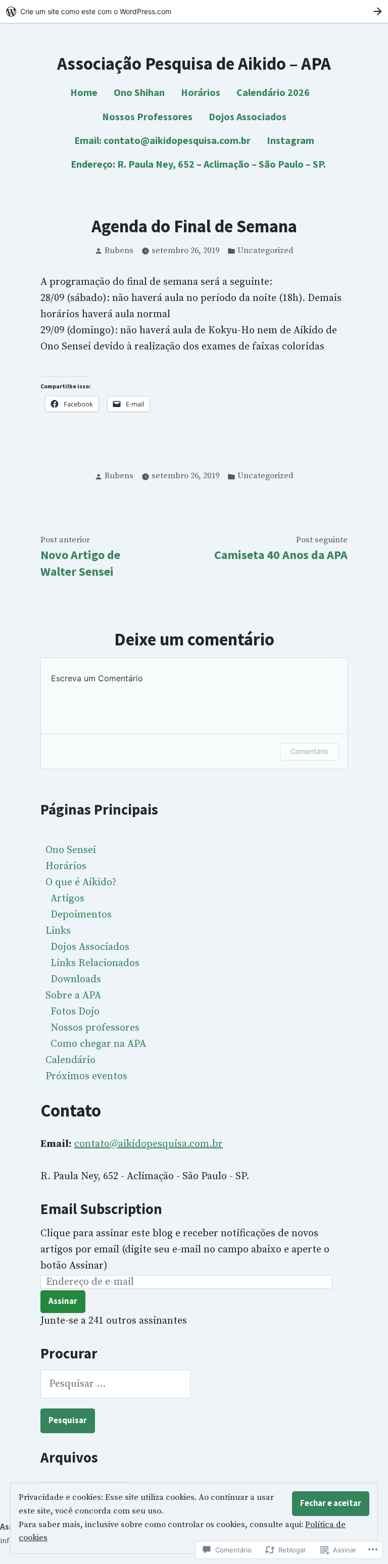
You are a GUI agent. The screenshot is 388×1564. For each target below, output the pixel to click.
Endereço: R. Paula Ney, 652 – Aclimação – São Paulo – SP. (198, 164)
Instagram (290, 140)
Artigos (67, 898)
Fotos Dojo (75, 1011)
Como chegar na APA (98, 1044)
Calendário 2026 (273, 92)
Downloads (76, 979)
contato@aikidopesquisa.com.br (148, 1144)
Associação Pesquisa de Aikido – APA (194, 63)
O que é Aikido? (80, 882)
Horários (200, 92)
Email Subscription (101, 1209)
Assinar (62, 1301)
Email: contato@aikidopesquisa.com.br (162, 140)
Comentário (309, 751)
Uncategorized (265, 250)
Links (58, 931)
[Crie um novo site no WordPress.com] (194, 11)
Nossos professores (95, 1028)
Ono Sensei (70, 850)
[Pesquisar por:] (115, 1384)
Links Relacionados (95, 963)
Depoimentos (81, 915)
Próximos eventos (86, 1076)
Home (84, 92)
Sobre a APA (73, 995)
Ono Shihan (139, 92)
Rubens (119, 250)
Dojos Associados (247, 116)
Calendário (70, 1060)
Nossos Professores (147, 116)
